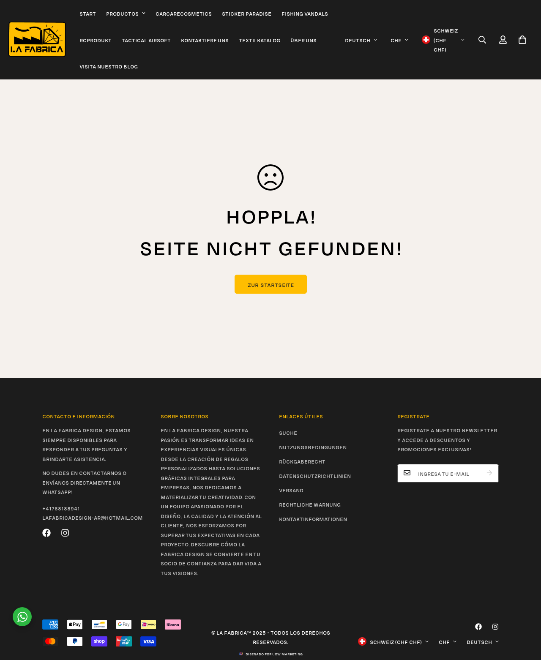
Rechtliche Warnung (310, 504)
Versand (291, 490)
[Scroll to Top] (524, 614)
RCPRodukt (95, 40)
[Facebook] (46, 533)
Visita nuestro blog (108, 66)
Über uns (303, 40)
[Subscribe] (489, 473)
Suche (288, 432)
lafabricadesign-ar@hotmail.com (92, 517)
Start (87, 13)
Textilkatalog (259, 40)
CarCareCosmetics (184, 13)
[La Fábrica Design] (37, 39)
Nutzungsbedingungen (313, 446)
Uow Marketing (287, 653)
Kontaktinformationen (313, 518)
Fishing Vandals (304, 13)
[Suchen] (482, 39)
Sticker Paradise (246, 13)
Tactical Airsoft (146, 40)
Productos (122, 13)
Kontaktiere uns (205, 40)
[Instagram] (65, 533)
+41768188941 (61, 507)
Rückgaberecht (302, 461)
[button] (522, 39)
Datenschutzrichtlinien (315, 475)
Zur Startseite (271, 284)
